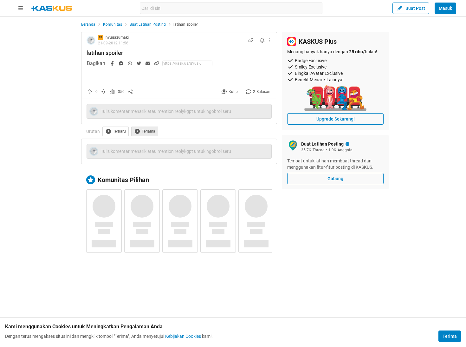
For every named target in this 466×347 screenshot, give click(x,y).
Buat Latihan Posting (148, 24)
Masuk (445, 8)
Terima (450, 336)
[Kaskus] (51, 8)
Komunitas (112, 24)
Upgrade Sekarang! (335, 118)
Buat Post (415, 8)
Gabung (335, 178)
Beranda (88, 24)
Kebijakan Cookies (183, 336)
